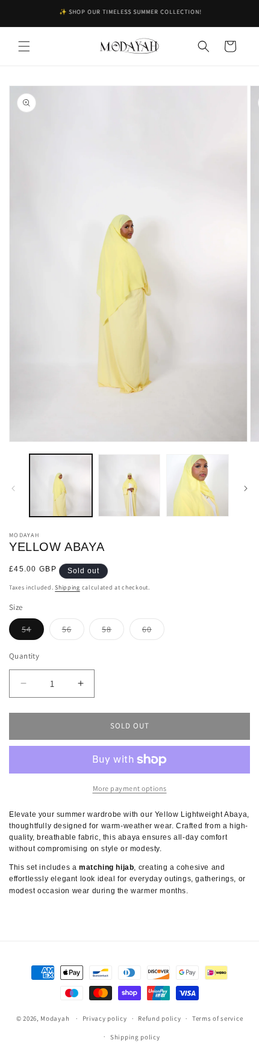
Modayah (54, 1018)
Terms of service (217, 1018)
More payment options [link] (130, 788)
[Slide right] (245, 488)
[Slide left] (13, 488)
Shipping (67, 587)
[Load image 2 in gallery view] (129, 485)
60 (153, 631)
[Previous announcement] (22, 13)
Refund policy (159, 1018)
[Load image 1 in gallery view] (61, 485)
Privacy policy (105, 1018)
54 (33, 631)
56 (73, 631)
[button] (24, 46)
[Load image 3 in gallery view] (197, 485)
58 (113, 631)
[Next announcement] (236, 13)
